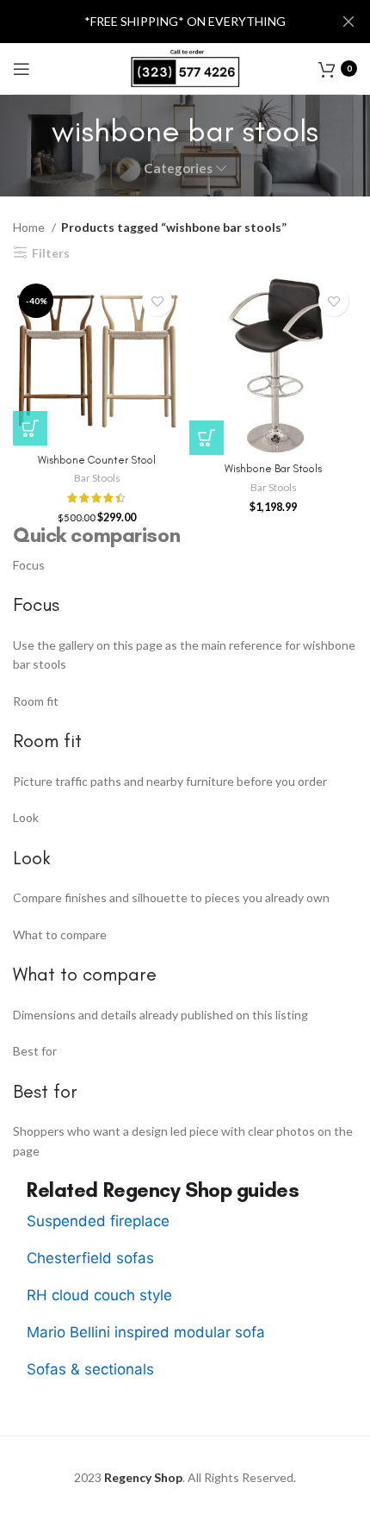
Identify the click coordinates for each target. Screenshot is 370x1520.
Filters (51, 252)
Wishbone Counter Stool (97, 459)
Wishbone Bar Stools (273, 468)
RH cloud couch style (99, 1295)
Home (30, 227)
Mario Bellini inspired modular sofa (146, 1332)
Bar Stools (97, 477)
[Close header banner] (348, 21)
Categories (178, 168)
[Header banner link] (159, 21)
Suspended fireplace (98, 1221)
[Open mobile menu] (21, 69)
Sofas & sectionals (90, 1369)
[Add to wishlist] (157, 301)
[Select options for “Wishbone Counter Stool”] (30, 428)
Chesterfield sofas (90, 1258)
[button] (206, 437)
